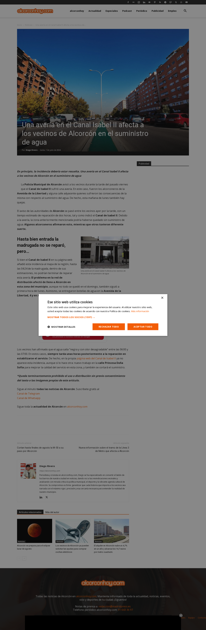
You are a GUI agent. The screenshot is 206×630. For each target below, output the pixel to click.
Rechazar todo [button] (109, 326)
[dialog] (103, 315)
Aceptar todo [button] (143, 326)
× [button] (162, 298)
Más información (140, 311)
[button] (103, 317)
